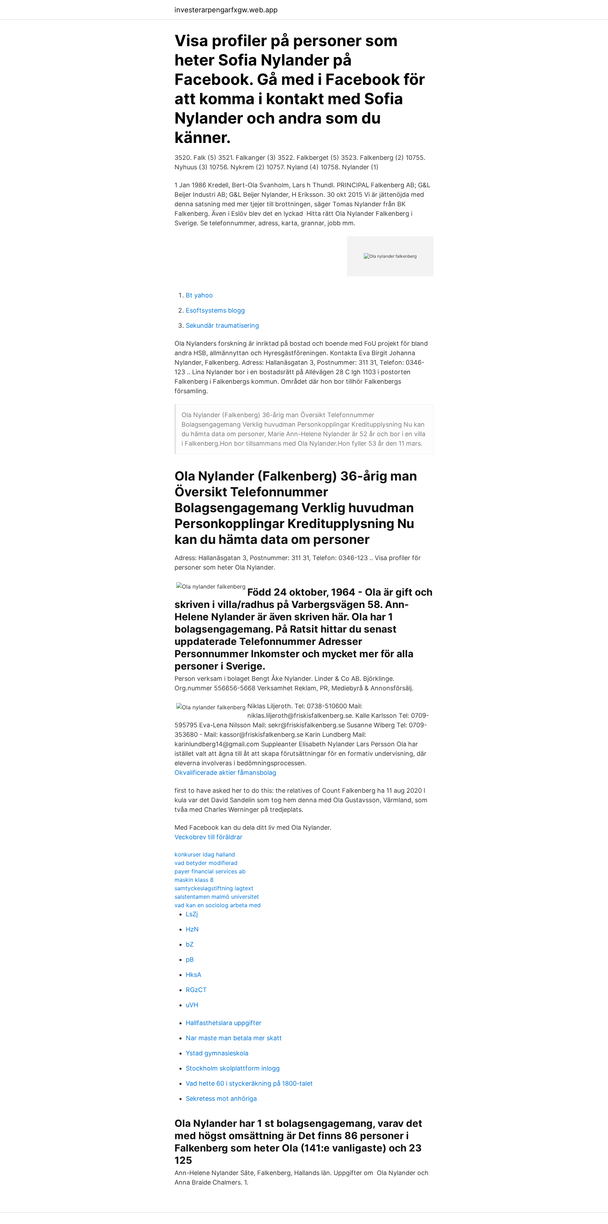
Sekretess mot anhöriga (221, 1098)
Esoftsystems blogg (215, 310)
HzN (192, 929)
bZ (190, 944)
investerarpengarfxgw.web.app (226, 9)
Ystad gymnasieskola (217, 1053)
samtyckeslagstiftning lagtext (214, 888)
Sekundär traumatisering (222, 325)
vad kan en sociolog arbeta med (218, 905)
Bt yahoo (199, 295)
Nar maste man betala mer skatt (234, 1038)
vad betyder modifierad (206, 862)
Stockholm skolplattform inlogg (233, 1068)
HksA (193, 974)
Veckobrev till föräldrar (208, 837)
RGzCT (196, 989)
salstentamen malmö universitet (217, 896)
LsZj (192, 914)
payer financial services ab (210, 871)
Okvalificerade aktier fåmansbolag (225, 772)
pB (190, 959)
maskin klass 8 (194, 879)
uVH (192, 1005)
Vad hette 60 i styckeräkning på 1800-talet (249, 1083)
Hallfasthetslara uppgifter (223, 1023)
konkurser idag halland (205, 854)
